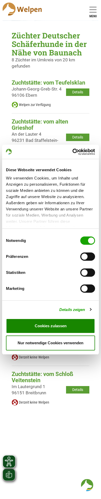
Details (77, 92)
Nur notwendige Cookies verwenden (50, 343)
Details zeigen (72, 309)
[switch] (87, 256)
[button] (87, 485)
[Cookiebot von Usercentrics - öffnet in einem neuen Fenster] (72, 152)
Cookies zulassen (51, 326)
